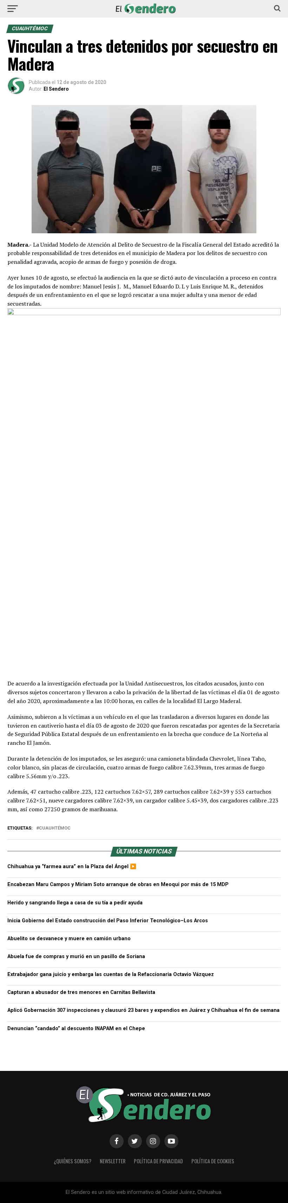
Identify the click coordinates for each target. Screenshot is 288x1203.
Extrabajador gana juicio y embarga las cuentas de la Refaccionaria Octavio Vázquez (110, 974)
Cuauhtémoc (55, 828)
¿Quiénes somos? (72, 1161)
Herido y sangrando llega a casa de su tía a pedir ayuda (75, 903)
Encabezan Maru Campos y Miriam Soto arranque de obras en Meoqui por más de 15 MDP (118, 884)
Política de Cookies (212, 1161)
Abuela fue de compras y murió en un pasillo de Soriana (76, 957)
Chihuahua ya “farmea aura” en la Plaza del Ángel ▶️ (71, 867)
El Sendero (56, 89)
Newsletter (112, 1161)
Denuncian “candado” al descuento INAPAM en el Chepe (76, 1029)
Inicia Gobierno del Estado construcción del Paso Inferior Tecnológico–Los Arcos (107, 921)
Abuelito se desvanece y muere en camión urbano (69, 939)
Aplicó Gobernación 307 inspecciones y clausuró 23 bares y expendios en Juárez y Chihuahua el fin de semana (143, 1010)
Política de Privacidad (158, 1161)
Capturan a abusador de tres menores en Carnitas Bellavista (81, 992)
